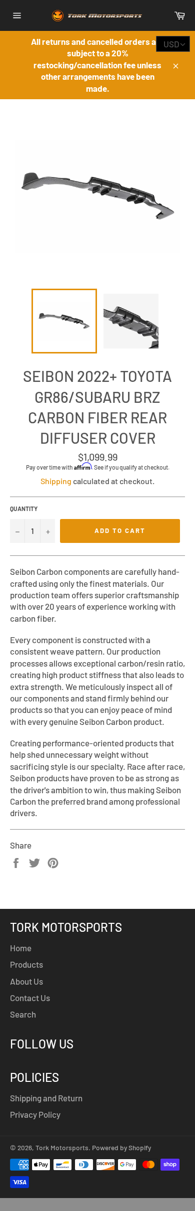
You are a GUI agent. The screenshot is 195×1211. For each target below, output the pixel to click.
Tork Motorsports (62, 1147)
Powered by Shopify (121, 1147)
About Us (26, 981)
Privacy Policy (35, 1114)
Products (26, 964)
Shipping (56, 481)
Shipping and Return (46, 1098)
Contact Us (30, 998)
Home (21, 948)
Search (23, 1014)
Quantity (24, 508)
